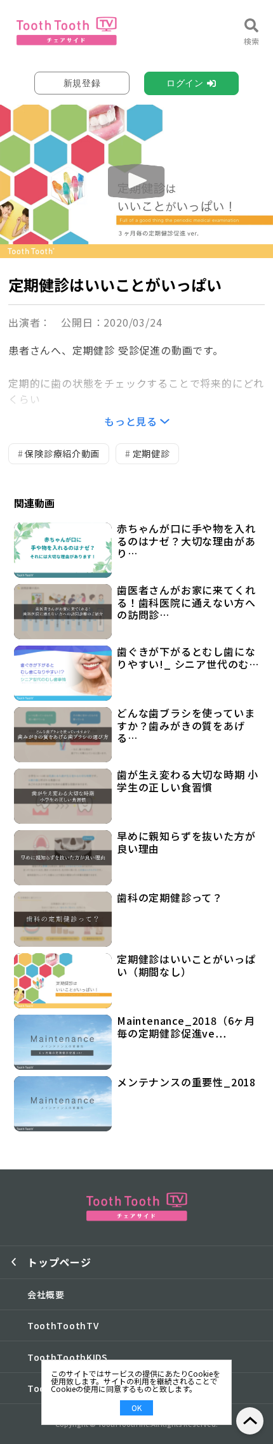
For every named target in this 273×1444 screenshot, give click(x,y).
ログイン (185, 83)
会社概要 (46, 1294)
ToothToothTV (62, 1325)
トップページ (59, 1262)
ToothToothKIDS (67, 1357)
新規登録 (82, 83)
